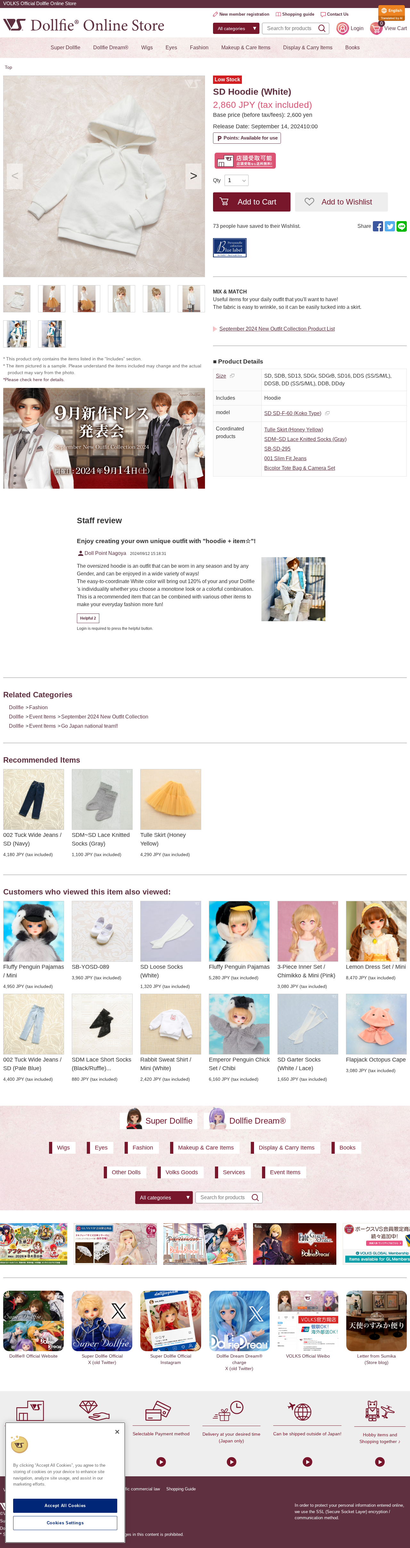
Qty (217, 180)
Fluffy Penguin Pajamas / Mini (33, 971)
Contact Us (337, 14)
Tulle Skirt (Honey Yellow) (293, 429)
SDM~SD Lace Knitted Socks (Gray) (305, 439)
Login (357, 28)
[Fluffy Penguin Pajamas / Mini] (34, 931)
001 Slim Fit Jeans (285, 458)
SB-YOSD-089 (90, 967)
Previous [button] (15, 176)
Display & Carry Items (307, 47)
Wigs (147, 47)
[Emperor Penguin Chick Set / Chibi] (239, 1024)
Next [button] (193, 176)
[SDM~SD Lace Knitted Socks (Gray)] (102, 799)
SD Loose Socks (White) (161, 971)
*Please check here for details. (36, 379)
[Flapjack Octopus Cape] (376, 1024)
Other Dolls (126, 1172)
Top (8, 67)
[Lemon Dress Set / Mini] (376, 931)
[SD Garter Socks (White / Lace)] (308, 1024)
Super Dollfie (65, 47)
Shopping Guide (181, 1489)
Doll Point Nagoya (101, 553)
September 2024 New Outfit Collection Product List (277, 329)
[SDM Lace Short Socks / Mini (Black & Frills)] (102, 1024)
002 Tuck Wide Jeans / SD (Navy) (32, 839)
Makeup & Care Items (245, 47)
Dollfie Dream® (110, 47)
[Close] (117, 1432)
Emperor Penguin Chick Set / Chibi (239, 1063)
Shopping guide (298, 14)
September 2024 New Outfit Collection (104, 716)
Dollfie (16, 707)
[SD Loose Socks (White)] (171, 931)
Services (234, 1172)
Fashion (199, 47)
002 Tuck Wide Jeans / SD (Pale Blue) (32, 1063)
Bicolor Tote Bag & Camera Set (299, 468)
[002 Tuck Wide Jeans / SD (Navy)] (34, 799)
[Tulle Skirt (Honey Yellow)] (171, 799)
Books (352, 47)
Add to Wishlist (347, 201)
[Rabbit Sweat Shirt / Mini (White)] (171, 1024)
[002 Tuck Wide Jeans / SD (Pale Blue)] (34, 1024)
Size (221, 376)
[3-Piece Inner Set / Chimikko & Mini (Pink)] (308, 931)
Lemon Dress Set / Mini (376, 967)
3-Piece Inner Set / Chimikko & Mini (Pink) (306, 971)
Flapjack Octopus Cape (376, 1059)
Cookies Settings (65, 1522)
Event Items (42, 716)
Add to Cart (257, 201)
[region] (65, 1482)
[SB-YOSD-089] (102, 931)
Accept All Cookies (65, 1505)
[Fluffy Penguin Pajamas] (239, 931)
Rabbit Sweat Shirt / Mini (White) (165, 1063)
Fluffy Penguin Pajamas (239, 967)
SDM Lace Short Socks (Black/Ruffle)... (101, 1063)
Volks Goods (182, 1172)
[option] (104, 176)
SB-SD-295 (277, 449)
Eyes (171, 47)
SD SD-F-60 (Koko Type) (292, 413)
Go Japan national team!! (89, 726)
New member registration (244, 14)
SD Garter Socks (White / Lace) (299, 1063)
